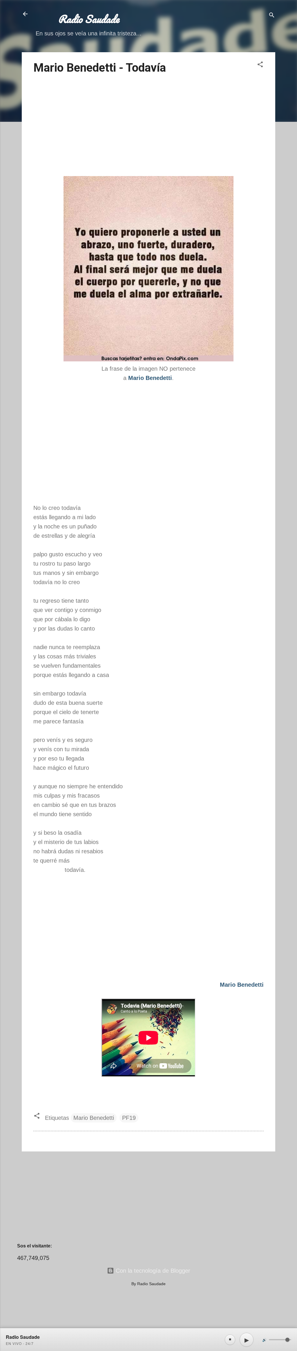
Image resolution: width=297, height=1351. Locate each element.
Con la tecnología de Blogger (152, 1270)
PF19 (129, 1118)
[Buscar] (271, 16)
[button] (260, 65)
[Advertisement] (148, 126)
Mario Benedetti (93, 1118)
